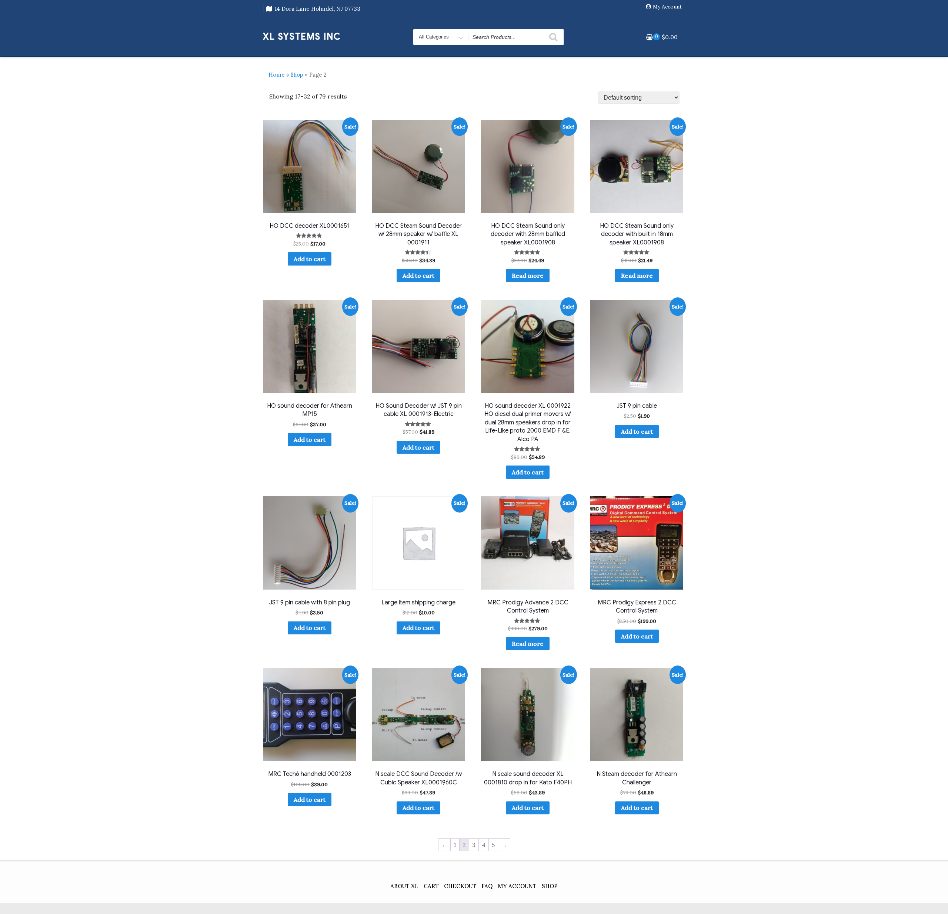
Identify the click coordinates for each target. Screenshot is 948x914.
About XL (404, 886)
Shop (297, 74)
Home (276, 74)
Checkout (460, 886)
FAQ (487, 886)
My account (517, 886)
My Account (667, 7)
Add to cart (310, 259)
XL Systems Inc (302, 36)
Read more (528, 275)
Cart (431, 886)
